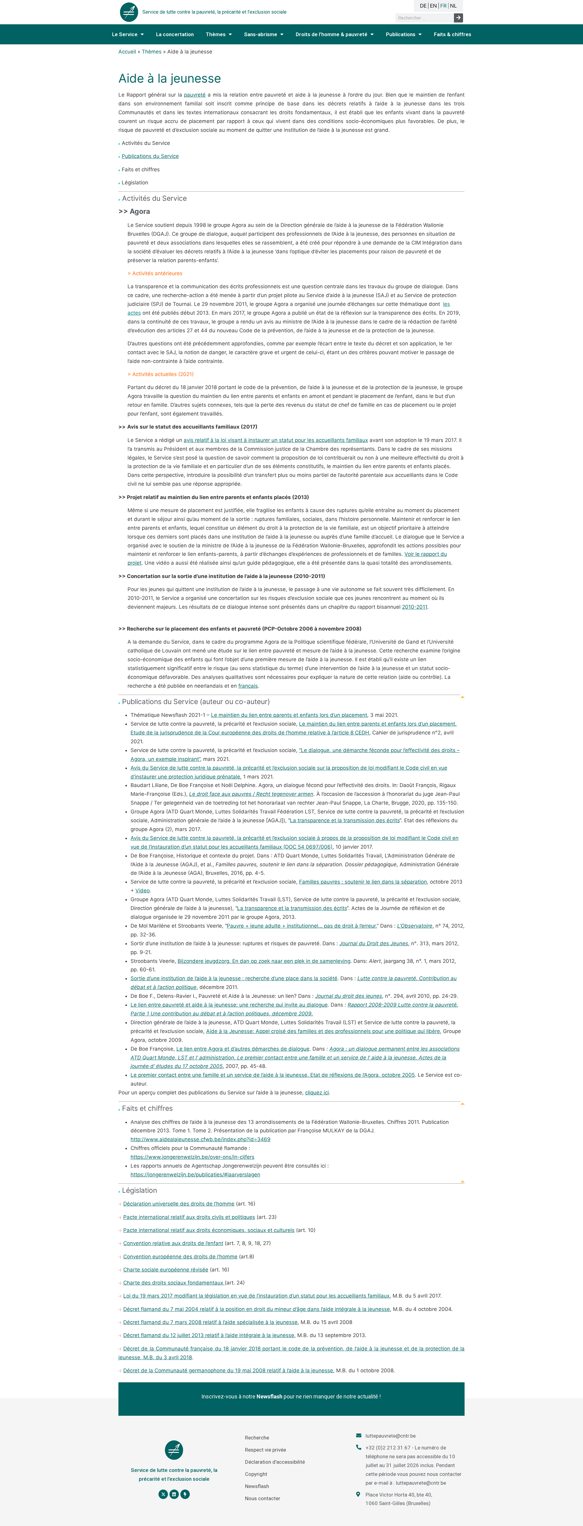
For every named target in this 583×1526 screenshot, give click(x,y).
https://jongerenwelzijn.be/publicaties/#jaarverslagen (195, 1175)
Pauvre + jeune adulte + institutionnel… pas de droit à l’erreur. (302, 926)
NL (453, 6)
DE (423, 6)
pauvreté (195, 95)
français (248, 686)
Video (142, 891)
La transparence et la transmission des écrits (345, 820)
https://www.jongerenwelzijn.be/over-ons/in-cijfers (192, 1157)
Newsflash (257, 1486)
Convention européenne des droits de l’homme (180, 1257)
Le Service (125, 34)
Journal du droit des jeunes (348, 996)
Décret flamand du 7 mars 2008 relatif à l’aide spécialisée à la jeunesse (210, 1322)
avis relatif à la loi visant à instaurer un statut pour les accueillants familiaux (276, 440)
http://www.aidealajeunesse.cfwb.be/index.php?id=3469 (201, 1139)
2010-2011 (414, 607)
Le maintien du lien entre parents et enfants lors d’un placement (289, 715)
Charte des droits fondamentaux (174, 1283)
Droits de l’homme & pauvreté (331, 34)
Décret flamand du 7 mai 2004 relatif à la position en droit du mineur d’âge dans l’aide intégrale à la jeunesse (256, 1309)
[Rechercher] (458, 17)
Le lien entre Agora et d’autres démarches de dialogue (242, 1049)
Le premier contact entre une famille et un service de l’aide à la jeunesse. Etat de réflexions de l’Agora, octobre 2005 (273, 1075)
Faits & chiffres (452, 34)
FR (443, 6)
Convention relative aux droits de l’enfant (173, 1243)
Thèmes (216, 34)
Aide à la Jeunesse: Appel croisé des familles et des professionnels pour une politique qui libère (323, 1031)
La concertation (175, 34)
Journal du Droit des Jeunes (373, 943)
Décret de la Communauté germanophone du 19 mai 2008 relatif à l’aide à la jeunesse (228, 1370)
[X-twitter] (163, 1494)
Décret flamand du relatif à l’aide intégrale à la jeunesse (208, 1335)
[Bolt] (185, 1494)
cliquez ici (317, 1093)
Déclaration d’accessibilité (275, 1462)
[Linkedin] (174, 1494)
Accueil (127, 52)
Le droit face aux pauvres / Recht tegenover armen (251, 794)
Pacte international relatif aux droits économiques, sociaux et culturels (209, 1230)
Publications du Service (150, 156)
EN (433, 6)
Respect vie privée (265, 1450)
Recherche (257, 1438)
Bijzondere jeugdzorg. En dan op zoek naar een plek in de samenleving (264, 961)
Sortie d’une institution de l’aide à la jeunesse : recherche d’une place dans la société (234, 978)
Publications (400, 34)
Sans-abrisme (260, 34)
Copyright (256, 1474)
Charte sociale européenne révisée (165, 1270)
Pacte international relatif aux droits (189, 1217)
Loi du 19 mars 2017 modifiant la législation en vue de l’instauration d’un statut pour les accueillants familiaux (256, 1296)
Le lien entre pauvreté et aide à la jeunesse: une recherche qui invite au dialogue (229, 1005)
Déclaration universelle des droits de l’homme (178, 1204)
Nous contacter (262, 1498)
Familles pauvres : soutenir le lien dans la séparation (363, 882)
